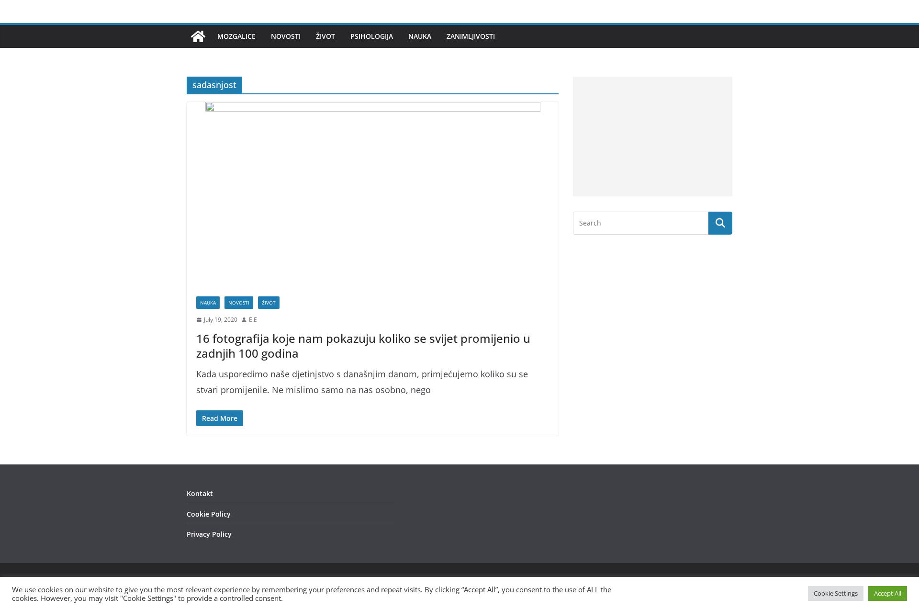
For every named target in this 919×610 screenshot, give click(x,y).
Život (325, 36)
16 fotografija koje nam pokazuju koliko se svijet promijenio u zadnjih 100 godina (363, 345)
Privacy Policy (209, 534)
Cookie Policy (209, 514)
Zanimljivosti (471, 36)
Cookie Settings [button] (836, 593)
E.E (253, 320)
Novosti (286, 36)
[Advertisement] (652, 136)
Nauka (419, 36)
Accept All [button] (887, 593)
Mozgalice (236, 36)
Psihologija (371, 36)
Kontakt (200, 493)
